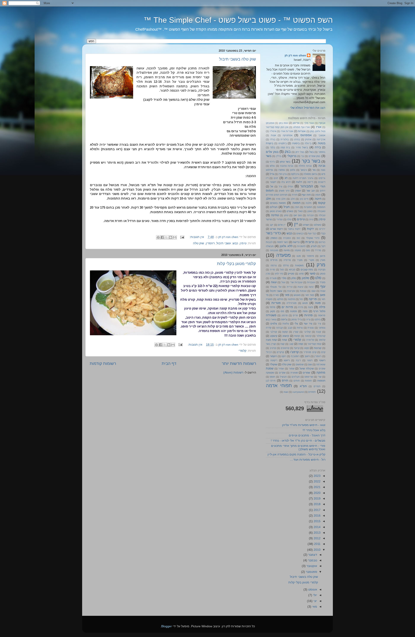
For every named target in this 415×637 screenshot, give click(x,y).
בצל (311, 151)
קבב (290, 327)
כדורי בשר (273, 233)
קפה (300, 343)
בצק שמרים (315, 156)
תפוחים (312, 392)
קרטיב (273, 348)
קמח (284, 339)
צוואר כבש (271, 319)
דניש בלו (285, 182)
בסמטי (321, 152)
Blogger (166, 626)
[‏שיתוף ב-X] (166, 237)
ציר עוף (308, 323)
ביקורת (269, 143)
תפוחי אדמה (279, 385)
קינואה (308, 336)
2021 (317, 487)
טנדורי (279, 219)
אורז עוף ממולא (301, 127)
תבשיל (283, 376)
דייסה (310, 182)
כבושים (300, 233)
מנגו (299, 256)
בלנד (272, 147)
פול (301, 299)
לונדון (314, 246)
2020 (317, 493)
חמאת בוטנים (278, 202)
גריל (272, 174)
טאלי (300, 211)
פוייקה (313, 299)
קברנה (279, 327)
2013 (317, 532)
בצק (288, 151)
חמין (297, 207)
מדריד (318, 250)
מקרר (300, 260)
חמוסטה (321, 207)
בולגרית (285, 139)
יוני (315, 601)
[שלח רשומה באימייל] (182, 237)
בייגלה (308, 143)
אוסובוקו (270, 123)
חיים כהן (304, 199)
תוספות (321, 380)
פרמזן (285, 315)
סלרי (283, 278)
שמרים (306, 372)
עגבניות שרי (296, 282)
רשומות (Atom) (233, 372)
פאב (322, 295)
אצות (273, 135)
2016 (317, 515)
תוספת (308, 380)
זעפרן (298, 190)
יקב (271, 225)
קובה (318, 331)
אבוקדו (321, 123)
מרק (321, 264)
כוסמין (274, 237)
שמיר (281, 368)
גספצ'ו (281, 170)
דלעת (299, 182)
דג (286, 178)
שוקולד (273, 364)
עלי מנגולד (275, 287)
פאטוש (297, 295)
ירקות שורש (276, 228)
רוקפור (273, 356)
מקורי (311, 260)
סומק (322, 273)
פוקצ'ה (269, 299)
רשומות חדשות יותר (239, 363)
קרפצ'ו (294, 352)
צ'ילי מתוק (296, 319)
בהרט (297, 139)
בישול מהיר (302, 147)
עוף (322, 286)
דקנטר (273, 182)
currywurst (298, 392)
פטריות (276, 303)
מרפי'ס (274, 260)
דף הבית (169, 363)
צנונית (311, 327)
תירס (285, 380)
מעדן (322, 260)
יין (296, 224)
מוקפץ (298, 250)
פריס (295, 315)
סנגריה (273, 278)
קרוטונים (285, 348)
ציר (319, 323)
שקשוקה (270, 372)
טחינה (275, 215)
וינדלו (290, 186)
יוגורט (306, 224)
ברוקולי (291, 156)
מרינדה (287, 260)
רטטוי (310, 360)
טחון (286, 215)
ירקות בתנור (294, 229)
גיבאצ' (303, 170)
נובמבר (312, 560)
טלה (289, 219)
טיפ (311, 219)
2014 (317, 527)
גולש (272, 165)
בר (302, 156)
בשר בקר (311, 161)
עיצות (300, 287)
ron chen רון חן (295, 55)
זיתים (322, 190)
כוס (298, 238)
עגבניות (311, 282)
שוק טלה (198, 243)
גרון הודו (282, 174)
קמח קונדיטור (314, 344)
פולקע (280, 299)
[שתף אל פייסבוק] (162, 237)
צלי (296, 323)
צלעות (286, 323)
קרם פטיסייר (309, 352)
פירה (300, 307)
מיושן (322, 256)
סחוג (301, 273)
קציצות (317, 348)
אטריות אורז (287, 131)
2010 (317, 549)
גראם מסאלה (310, 174)
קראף (297, 348)
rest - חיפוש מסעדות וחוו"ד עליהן (303, 425)
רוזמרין (210, 243)
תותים (297, 380)
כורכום (322, 242)
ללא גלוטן (286, 246)
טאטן (310, 211)
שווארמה (320, 364)
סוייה (272, 269)
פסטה (293, 311)
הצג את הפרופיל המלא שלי (307, 107)
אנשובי (321, 135)
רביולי (269, 352)
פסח (305, 311)
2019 (317, 498)
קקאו (306, 348)
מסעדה (283, 255)
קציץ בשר (271, 344)
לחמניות (301, 246)
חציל (287, 207)
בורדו (272, 139)
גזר (314, 169)
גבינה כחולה (305, 165)
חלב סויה (281, 199)
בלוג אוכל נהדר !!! (314, 430)
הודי (322, 186)
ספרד (322, 282)
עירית (289, 287)
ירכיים (322, 229)
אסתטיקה (287, 135)
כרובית (309, 242)
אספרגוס (306, 135)
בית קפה (285, 147)
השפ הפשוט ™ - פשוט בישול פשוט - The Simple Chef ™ (238, 20)
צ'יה (308, 319)
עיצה (311, 287)
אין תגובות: (196, 237)
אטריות (302, 131)
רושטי (322, 360)
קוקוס (285, 331)
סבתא (292, 269)
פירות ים (287, 307)
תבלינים (296, 376)
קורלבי (273, 331)
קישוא (286, 335)
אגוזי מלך (309, 123)
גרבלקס (295, 174)
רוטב (307, 356)
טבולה (322, 215)
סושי (312, 273)
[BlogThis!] (170, 237)
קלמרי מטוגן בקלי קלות (236, 264)
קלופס (322, 339)
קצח (282, 344)
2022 (317, 481)
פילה (322, 307)
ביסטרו (296, 143)
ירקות (310, 228)
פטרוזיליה (292, 303)
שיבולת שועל (307, 368)
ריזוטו (287, 360)
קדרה (268, 327)
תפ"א (303, 386)
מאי (314, 606)
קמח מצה (271, 339)
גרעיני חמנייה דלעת (303, 178)
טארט (290, 211)
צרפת (300, 327)
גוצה (323, 170)
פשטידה (271, 315)
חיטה (318, 198)
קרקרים (280, 352)
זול (271, 186)
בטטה (321, 143)
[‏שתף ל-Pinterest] (158, 237)
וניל (280, 186)
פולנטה (291, 299)
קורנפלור (320, 336)
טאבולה (321, 211)
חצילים (274, 207)
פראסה (321, 315)
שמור (291, 368)
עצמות (303, 291)
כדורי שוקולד (313, 238)
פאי (287, 295)
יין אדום (282, 225)
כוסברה (287, 238)
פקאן (272, 311)
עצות (322, 291)
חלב (292, 199)
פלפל (272, 307)
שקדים (282, 372)
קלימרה (310, 339)
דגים (276, 178)
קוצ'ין (295, 331)
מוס (308, 250)
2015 (317, 521)
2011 (317, 544)
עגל (283, 282)
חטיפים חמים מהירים (276, 194)
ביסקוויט (282, 143)
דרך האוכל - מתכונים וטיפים (307, 435)
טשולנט (317, 225)
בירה (318, 147)
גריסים (322, 178)
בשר (268, 156)
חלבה (308, 203)
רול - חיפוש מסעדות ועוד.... (307, 459)
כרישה (296, 242)
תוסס (272, 376)
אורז (318, 127)
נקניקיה (321, 269)
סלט (318, 278)
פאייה (276, 295)
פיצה (310, 307)
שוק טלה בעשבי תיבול (237, 59)
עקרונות (291, 291)
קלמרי (242, 350)
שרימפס (309, 376)
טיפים (301, 219)
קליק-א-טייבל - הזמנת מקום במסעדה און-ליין (296, 454)
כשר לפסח (282, 242)
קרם (323, 352)
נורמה (274, 265)
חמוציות (308, 207)
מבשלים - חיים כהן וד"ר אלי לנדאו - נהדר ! (298, 440)
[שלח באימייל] (174, 237)
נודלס (286, 265)
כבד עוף (312, 233)
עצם (313, 291)
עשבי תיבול (223, 243)
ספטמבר (311, 571)
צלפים (273, 323)
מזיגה (287, 250)
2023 (317, 475)
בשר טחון (285, 161)
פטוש (305, 303)
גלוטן (292, 170)
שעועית (294, 372)
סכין (268, 273)
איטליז (273, 131)
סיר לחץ (279, 273)
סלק (293, 278)
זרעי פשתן (284, 190)
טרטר (269, 219)
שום (310, 364)
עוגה (274, 282)
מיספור (310, 256)
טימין (243, 243)
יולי (314, 595)
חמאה (296, 202)
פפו (282, 311)
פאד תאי (309, 295)
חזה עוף (306, 194)
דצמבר (312, 554)
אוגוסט (312, 589)
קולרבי (307, 331)
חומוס (270, 190)
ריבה (298, 360)
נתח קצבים (307, 269)
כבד (323, 233)
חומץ (318, 194)
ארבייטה (321, 139)
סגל (282, 269)
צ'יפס (284, 319)
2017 (317, 510)
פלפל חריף (319, 311)
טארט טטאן (276, 211)
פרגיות (308, 315)
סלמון (305, 278)
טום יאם (298, 215)
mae (286, 392)
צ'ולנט (317, 319)
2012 (317, 538)
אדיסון (296, 123)
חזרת (294, 194)
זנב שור (310, 190)
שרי (319, 376)
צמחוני (322, 327)
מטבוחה (274, 250)
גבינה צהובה (286, 165)
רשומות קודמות (103, 363)
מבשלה (270, 246)
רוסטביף (295, 356)
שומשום (300, 364)
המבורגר (306, 186)
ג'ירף (272, 161)
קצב (291, 344)
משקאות (299, 265)
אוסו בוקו (283, 123)
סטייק (291, 273)
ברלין (278, 156)
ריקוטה (273, 360)
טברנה (310, 215)
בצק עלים (272, 151)
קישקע (273, 335)
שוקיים (322, 368)
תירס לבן (271, 380)
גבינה (321, 165)
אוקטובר (311, 566)
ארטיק (308, 139)
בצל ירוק (299, 152)
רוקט (283, 356)
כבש (235, 243)
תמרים (317, 386)
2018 (317, 504)
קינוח (297, 335)
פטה (318, 303)
